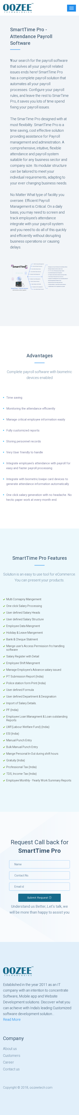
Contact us (11, 1069)
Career (8, 1062)
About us (10, 1049)
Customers (11, 1055)
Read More (12, 1019)
